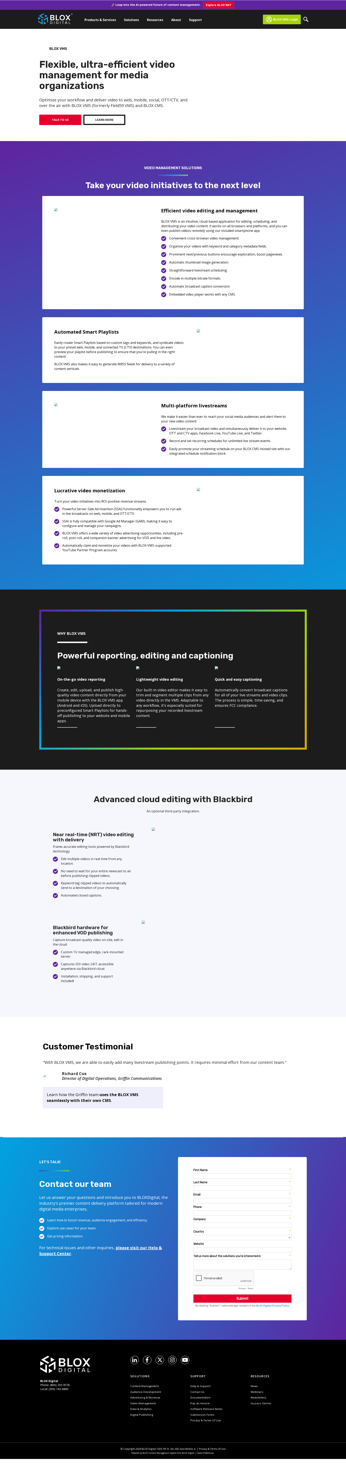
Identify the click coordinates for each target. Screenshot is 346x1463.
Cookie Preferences (205, 1453)
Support (195, 20)
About (176, 20)
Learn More (104, 120)
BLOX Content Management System (160, 1453)
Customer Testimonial (88, 1047)
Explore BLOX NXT (218, 5)
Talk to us (60, 120)
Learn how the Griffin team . (92, 1097)
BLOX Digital (149, 1448)
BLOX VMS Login (285, 19)
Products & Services (100, 20)
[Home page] (55, 18)
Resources (155, 20)
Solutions (131, 20)
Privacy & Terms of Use (212, 1448)
